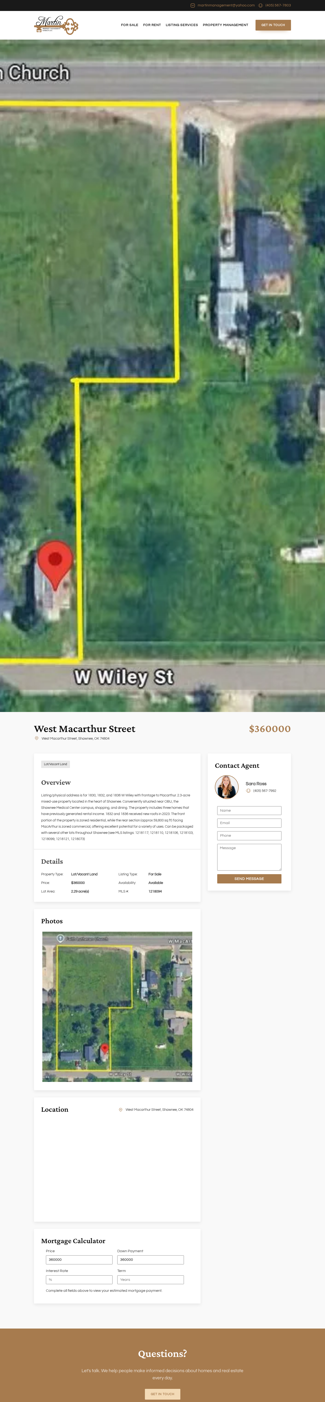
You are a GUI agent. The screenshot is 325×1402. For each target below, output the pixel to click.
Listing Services (182, 25)
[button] (249, 878)
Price (50, 1251)
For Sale (129, 25)
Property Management (225, 25)
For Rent (152, 25)
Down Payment (130, 1251)
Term (121, 1271)
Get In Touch (273, 25)
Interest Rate (57, 1271)
